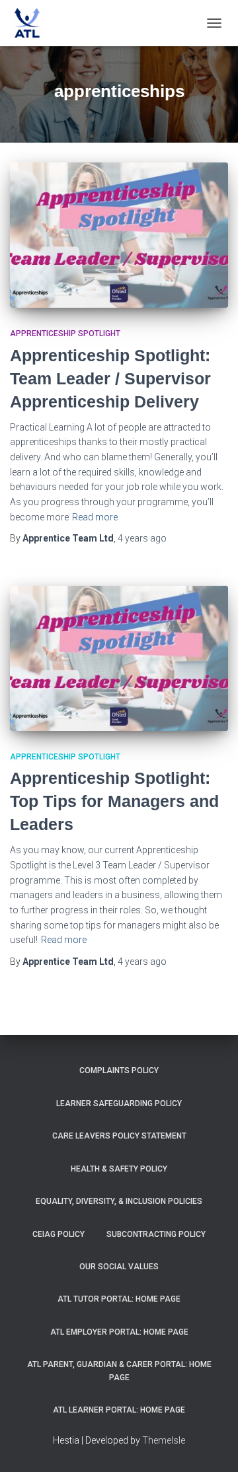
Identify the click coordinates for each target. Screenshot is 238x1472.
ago (142, 538)
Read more (95, 517)
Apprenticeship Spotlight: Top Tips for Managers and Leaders (114, 801)
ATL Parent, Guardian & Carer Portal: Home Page (119, 1371)
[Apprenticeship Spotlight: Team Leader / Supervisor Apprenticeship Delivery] (119, 235)
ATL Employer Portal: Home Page (119, 1332)
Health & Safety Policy (119, 1169)
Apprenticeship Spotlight (65, 333)
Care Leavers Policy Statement (119, 1135)
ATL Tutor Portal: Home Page (119, 1299)
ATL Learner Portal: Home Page (119, 1410)
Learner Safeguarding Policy (119, 1103)
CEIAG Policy (58, 1234)
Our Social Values (119, 1266)
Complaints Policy (119, 1070)
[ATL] (31, 23)
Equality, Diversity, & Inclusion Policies (119, 1201)
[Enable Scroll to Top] (212, 1445)
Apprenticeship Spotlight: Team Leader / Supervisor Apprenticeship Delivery (110, 378)
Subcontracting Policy (156, 1234)
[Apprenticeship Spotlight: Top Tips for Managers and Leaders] (119, 658)
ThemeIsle (163, 1440)
